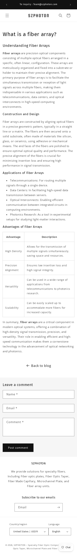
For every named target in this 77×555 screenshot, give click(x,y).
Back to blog (41, 365)
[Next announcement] (70, 5)
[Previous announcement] (7, 5)
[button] (7, 15)
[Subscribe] (58, 507)
